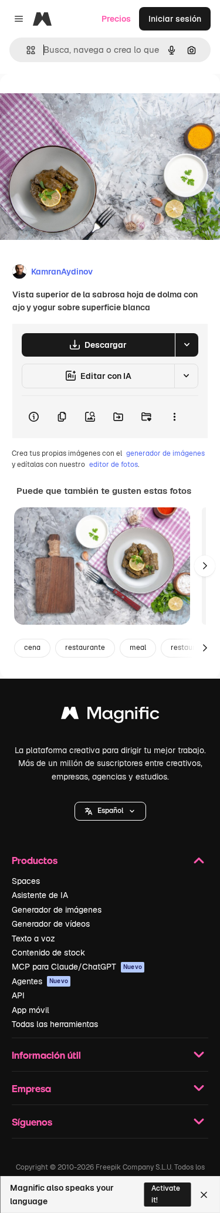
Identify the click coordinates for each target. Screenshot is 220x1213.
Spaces (26, 881)
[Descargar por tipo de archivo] (186, 345)
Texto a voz (33, 938)
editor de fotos (113, 464)
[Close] (204, 1195)
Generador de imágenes (56, 909)
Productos (34, 860)
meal (138, 647)
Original (75, 100)
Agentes (40, 981)
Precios (116, 18)
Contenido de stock (48, 952)
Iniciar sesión (174, 18)
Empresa (31, 1088)
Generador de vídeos (51, 924)
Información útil (46, 1055)
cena (32, 647)
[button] (110, 811)
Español (110, 810)
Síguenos (32, 1122)
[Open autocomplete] (26, 50)
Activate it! (165, 1194)
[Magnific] (110, 716)
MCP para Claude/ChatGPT (77, 966)
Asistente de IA (40, 895)
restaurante (85, 647)
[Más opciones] (174, 417)
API (18, 995)
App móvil (30, 1010)
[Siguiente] (204, 566)
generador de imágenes (165, 453)
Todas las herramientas (55, 1024)
